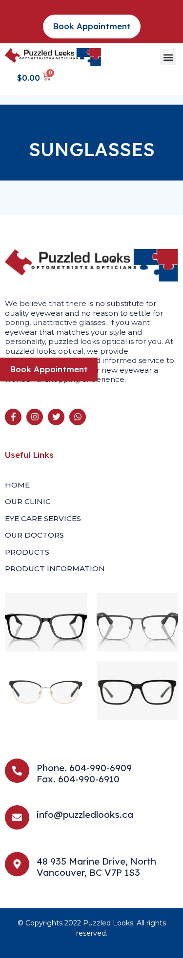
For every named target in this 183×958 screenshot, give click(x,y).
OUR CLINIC (28, 501)
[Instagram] (34, 417)
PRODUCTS (27, 552)
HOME (17, 484)
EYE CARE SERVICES (43, 518)
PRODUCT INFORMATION (55, 568)
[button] (168, 57)
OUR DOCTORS (34, 535)
